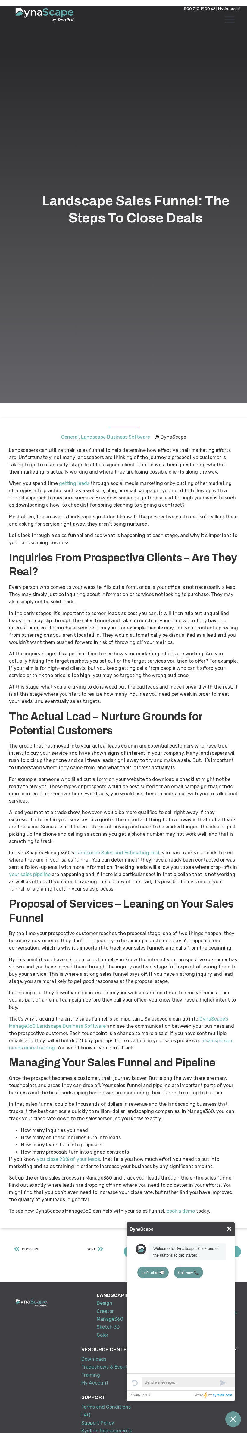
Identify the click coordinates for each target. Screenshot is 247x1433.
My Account (229, 8)
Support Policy (97, 1423)
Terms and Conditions (106, 1407)
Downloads (93, 1359)
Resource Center (105, 1349)
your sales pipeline (30, 874)
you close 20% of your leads (68, 1159)
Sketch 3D (108, 1327)
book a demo (181, 1211)
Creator (105, 1311)
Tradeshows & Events (105, 1367)
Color (102, 1335)
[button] (229, 19)
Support (93, 1397)
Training (90, 1375)
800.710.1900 (197, 8)
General (70, 437)
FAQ (85, 1415)
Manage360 (110, 1319)
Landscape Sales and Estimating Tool (117, 853)
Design (104, 1303)
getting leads (74, 483)
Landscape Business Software (115, 437)
